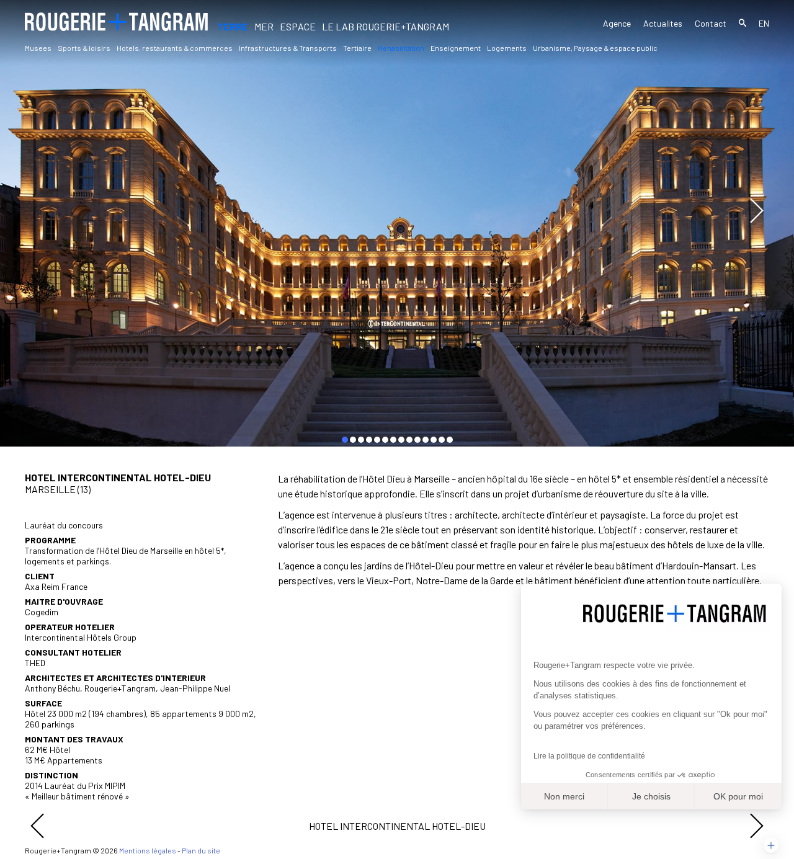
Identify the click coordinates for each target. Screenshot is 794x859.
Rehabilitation (401, 47)
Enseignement (455, 47)
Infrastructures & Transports (288, 47)
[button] (771, 845)
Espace (298, 26)
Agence (617, 23)
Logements (507, 47)
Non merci (564, 796)
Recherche (742, 25)
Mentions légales (147, 850)
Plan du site (201, 850)
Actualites (662, 24)
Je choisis (651, 796)
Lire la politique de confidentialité (589, 756)
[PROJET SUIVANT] (756, 826)
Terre (232, 26)
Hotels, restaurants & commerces (175, 47)
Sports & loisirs (84, 47)
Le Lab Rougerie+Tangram (385, 26)
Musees (38, 47)
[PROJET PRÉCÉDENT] (37, 826)
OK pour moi (738, 796)
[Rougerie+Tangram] (116, 21)
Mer (264, 26)
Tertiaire (357, 47)
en (764, 24)
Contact (710, 24)
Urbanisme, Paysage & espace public (595, 47)
